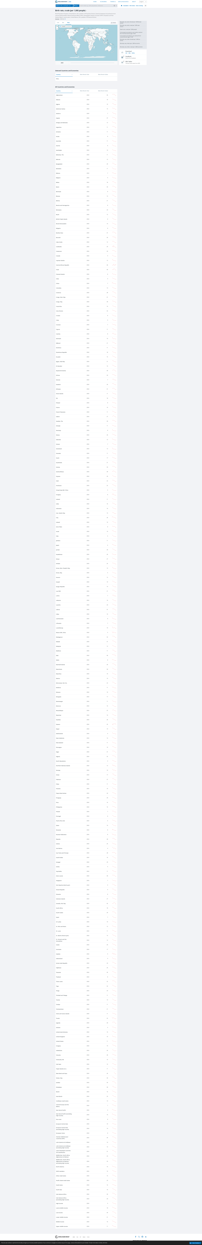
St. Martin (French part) (62, 935)
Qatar (57, 825)
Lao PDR (58, 591)
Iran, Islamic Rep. (60, 513)
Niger (57, 752)
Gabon (58, 416)
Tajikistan (58, 968)
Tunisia (58, 1000)
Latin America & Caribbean (63, 1142)
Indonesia (58, 508)
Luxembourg (59, 628)
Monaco (58, 692)
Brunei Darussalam (61, 223)
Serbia (57, 866)
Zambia (58, 1082)
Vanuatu (58, 1055)
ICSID (88, 1237)
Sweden (58, 954)
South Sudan (59, 912)
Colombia (58, 288)
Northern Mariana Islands (63, 765)
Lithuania (58, 623)
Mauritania (59, 669)
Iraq (57, 517)
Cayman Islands (60, 260)
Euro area (58, 1119)
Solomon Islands (60, 899)
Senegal (58, 862)
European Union (60, 1133)
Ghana (58, 435)
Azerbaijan (59, 150)
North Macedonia (61, 761)
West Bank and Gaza (61, 1073)
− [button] (57, 28)
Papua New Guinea (61, 793)
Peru (57, 802)
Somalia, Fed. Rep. (61, 903)
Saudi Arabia (59, 857)
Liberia (58, 609)
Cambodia (59, 246)
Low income (59, 1212)
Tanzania (58, 972)
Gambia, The (59, 421)
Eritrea (58, 375)
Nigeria (58, 756)
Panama (58, 788)
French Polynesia (60, 412)
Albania (58, 99)
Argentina (58, 127)
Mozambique (59, 710)
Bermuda (58, 191)
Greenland (59, 448)
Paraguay (58, 798)
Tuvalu (58, 1018)
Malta (57, 660)
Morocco (58, 706)
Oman (57, 775)
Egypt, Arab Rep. (60, 361)
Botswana (58, 210)
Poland (58, 811)
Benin (57, 187)
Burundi (58, 237)
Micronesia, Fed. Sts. (61, 683)
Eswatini (58, 384)
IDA (77, 1237)
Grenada (58, 453)
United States (59, 1041)
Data (70, 1)
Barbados (58, 168)
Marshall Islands (60, 664)
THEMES (112, 1)
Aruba (57, 136)
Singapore (59, 880)
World (57, 1092)
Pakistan (58, 779)
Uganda (58, 1023)
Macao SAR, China (61, 632)
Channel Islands (60, 274)
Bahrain (58, 159)
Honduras (58, 485)
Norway (58, 770)
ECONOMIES (103, 1)
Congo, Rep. (59, 302)
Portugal (58, 816)
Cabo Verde (59, 242)
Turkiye (58, 1004)
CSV (126, 53)
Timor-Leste (59, 981)
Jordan (58, 550)
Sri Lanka (58, 922)
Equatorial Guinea (61, 370)
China (57, 283)
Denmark (58, 338)
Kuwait (58, 582)
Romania (58, 830)
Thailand (58, 977)
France (58, 407)
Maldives (58, 651)
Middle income (60, 1222)
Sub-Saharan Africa (61, 1194)
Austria (58, 145)
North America (60, 1166)
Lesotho (58, 605)
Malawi (58, 641)
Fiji (57, 398)
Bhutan (58, 196)
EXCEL (133, 53)
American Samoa (60, 109)
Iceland (58, 499)
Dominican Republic (61, 352)
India (57, 504)
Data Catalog (139, 5)
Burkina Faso (59, 233)
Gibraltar (58, 439)
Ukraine (58, 1027)
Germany (58, 430)
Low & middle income (62, 1208)
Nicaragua (59, 747)
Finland (58, 403)
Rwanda (58, 839)
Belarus (58, 173)
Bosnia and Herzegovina (62, 205)
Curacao (58, 324)
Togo (57, 986)
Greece (58, 444)
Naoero (58, 724)
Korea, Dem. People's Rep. (63, 568)
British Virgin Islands (61, 219)
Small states (59, 1185)
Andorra (58, 113)
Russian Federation (61, 834)
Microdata (132, 5)
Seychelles (59, 871)
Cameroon (59, 251)
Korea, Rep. (59, 573)
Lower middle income (62, 1217)
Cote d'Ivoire (59, 311)
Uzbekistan (59, 1050)
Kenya (57, 559)
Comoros (58, 292)
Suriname (58, 949)
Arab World (59, 1096)
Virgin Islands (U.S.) (61, 1069)
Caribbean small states (62, 1101)
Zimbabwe (59, 1087)
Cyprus (58, 329)
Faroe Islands (59, 393)
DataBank (126, 5)
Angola (58, 118)
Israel (57, 531)
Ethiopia (58, 389)
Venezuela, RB (60, 1059)
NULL (57, 79)
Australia (58, 141)
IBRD (74, 1237)
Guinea (58, 467)
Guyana (58, 476)
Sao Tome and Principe (62, 853)
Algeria (58, 104)
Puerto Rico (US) (60, 821)
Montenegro (59, 701)
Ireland (58, 522)
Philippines (59, 807)
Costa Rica (59, 306)
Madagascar (59, 637)
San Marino (59, 848)
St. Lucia (58, 931)
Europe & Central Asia (62, 1124)
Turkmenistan (60, 1009)
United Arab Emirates (62, 1032)
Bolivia (58, 200)
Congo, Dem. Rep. (61, 297)
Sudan (57, 945)
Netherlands (59, 733)
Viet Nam (58, 1064)
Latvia (57, 595)
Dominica (58, 347)
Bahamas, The (60, 155)
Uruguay (58, 1046)
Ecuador (58, 357)
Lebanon (58, 600)
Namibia (58, 719)
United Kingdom (60, 1036)
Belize (57, 182)
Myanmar (58, 715)
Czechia (58, 334)
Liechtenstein (59, 618)
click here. (105, 1242)
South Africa (59, 908)
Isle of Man (59, 527)
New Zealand (59, 742)
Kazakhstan (59, 554)
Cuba (57, 320)
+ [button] (57, 26)
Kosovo (58, 577)
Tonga (57, 990)
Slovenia (58, 894)
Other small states (61, 1176)
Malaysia (58, 646)
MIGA (84, 1237)
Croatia (58, 315)
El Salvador (59, 366)
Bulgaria (58, 228)
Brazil (57, 214)
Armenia (58, 132)
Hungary (58, 494)
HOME (95, 1)
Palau (57, 784)
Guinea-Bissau (60, 471)
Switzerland (59, 958)
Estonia (58, 380)
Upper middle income (62, 1226)
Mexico (58, 678)
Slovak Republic (60, 889)
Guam (57, 458)
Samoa (58, 843)
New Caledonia (60, 738)
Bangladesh (59, 164)
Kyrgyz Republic (60, 586)
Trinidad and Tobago (61, 995)
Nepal (57, 729)
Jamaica (58, 540)
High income (59, 1203)
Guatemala (59, 462)
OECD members (60, 1171)
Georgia (58, 426)
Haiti (57, 481)
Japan (57, 545)
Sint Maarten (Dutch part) (63, 885)
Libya (57, 614)
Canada (58, 256)
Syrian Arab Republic (61, 963)
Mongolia (58, 697)
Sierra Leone (59, 876)
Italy (57, 536)
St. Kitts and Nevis (61, 926)
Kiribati (58, 563)
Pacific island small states (63, 1180)
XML (129, 53)
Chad (57, 269)
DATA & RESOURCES (123, 1)
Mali (57, 655)
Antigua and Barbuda (62, 122)
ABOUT (134, 1)
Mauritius (58, 674)
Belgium (58, 178)
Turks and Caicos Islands (62, 1013)
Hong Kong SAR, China (62, 490)
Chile (57, 279)
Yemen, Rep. (59, 1078)
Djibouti (58, 343)
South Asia (59, 1189)
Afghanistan (59, 95)
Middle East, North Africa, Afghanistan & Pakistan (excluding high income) (63, 1161)
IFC (80, 1237)
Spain (57, 917)
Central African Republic (62, 265)
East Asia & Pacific (61, 1110)
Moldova (58, 687)
